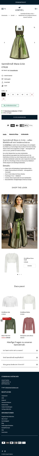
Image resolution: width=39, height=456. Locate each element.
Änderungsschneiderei (7, 425)
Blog (3, 423)
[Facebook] (2, 451)
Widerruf (4, 400)
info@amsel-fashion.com (11, 387)
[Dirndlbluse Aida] (10, 302)
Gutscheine (4, 432)
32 (3, 94)
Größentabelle (24, 134)
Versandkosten (14, 70)
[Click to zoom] (34, 27)
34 (8, 94)
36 (13, 94)
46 (3, 99)
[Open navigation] (7, 9)
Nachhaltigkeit (5, 421)
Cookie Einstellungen (7, 407)
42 (27, 94)
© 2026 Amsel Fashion (7, 454)
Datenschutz (5, 404)
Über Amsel (4, 419)
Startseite (4, 15)
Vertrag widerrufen (6, 409)
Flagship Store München (8, 416)
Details (4, 134)
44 (31, 94)
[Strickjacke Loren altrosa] (28, 325)
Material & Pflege (13, 134)
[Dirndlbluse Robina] (28, 302)
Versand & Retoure (6, 402)
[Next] (34, 42)
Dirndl (12, 15)
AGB (3, 398)
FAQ (3, 430)
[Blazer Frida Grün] (10, 325)
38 (17, 94)
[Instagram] (5, 451)
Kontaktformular (6, 427)
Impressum (4, 395)
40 (22, 94)
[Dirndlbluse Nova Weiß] (12, 262)
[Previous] (4, 42)
